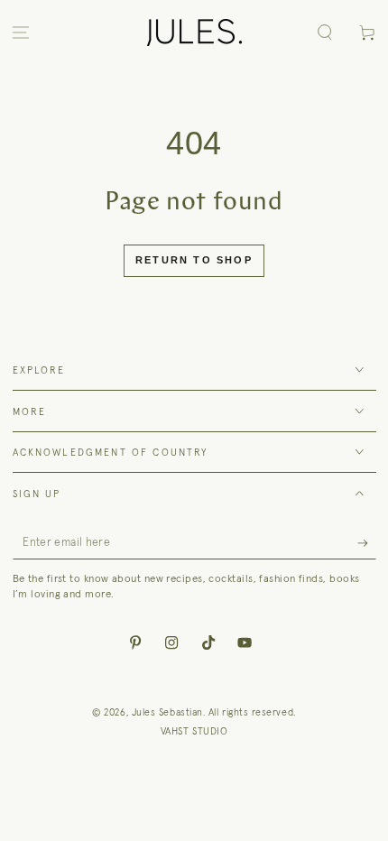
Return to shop (194, 259)
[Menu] (21, 33)
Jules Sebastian (167, 712)
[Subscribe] (366, 543)
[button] (324, 33)
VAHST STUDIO (194, 731)
